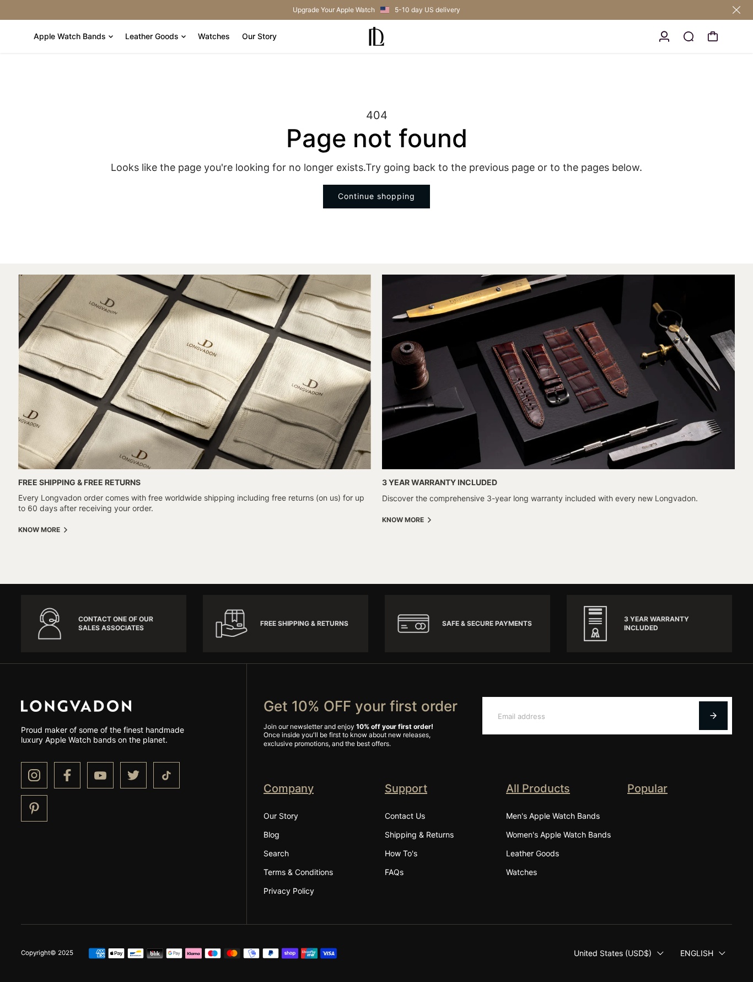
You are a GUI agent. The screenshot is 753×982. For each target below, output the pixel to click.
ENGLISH (696, 953)
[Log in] (664, 36)
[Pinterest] (34, 808)
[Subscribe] (713, 715)
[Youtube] (100, 775)
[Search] (688, 36)
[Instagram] (34, 775)
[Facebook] (67, 775)
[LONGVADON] (376, 36)
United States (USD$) (613, 953)
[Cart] (713, 36)
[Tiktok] (166, 775)
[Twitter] (133, 775)
